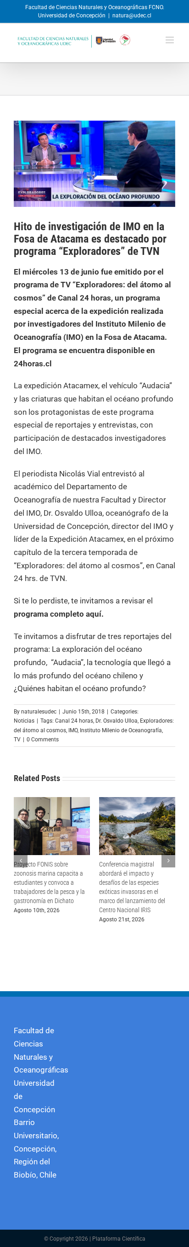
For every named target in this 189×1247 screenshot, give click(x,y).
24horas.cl (33, 363)
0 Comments (43, 739)
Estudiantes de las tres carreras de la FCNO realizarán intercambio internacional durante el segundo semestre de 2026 (51, 882)
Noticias (24, 721)
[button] (21, 856)
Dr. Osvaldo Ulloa (116, 721)
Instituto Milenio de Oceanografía (121, 730)
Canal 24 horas (74, 721)
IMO (73, 730)
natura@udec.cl (131, 15)
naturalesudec (38, 711)
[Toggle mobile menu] (170, 40)
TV (17, 739)
